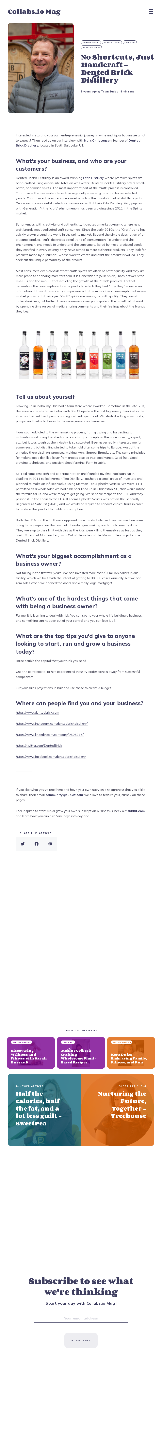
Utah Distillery (93, 178)
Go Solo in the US (92, 47)
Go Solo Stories (112, 42)
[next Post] (44, 1110)
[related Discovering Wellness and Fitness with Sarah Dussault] (31, 1053)
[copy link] (50, 844)
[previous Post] (117, 1110)
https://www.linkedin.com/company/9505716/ (50, 735)
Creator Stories (91, 42)
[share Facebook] (36, 844)
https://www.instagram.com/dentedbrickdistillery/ (52, 723)
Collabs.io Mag (34, 11)
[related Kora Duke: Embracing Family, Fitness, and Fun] (131, 1053)
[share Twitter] (23, 844)
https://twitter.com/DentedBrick (39, 745)
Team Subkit (109, 91)
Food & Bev (130, 42)
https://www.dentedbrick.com (37, 712)
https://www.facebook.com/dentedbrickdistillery (51, 757)
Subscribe (81, 1340)
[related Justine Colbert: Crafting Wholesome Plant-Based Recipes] (81, 1053)
